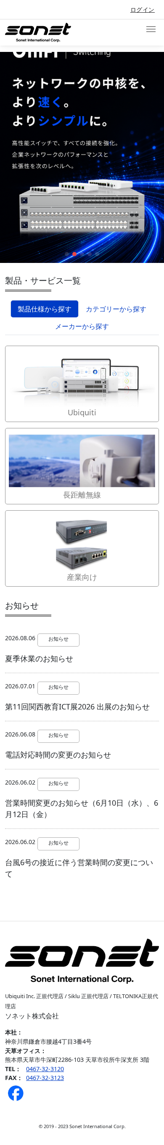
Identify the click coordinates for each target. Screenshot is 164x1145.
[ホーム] (41, 32)
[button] (67, 254)
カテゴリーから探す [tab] (116, 309)
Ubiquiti (82, 412)
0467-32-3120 (45, 1069)
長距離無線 (82, 495)
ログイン (142, 9)
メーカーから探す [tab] (82, 326)
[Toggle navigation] (151, 29)
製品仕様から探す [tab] (44, 309)
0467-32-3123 (45, 1078)
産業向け (82, 577)
